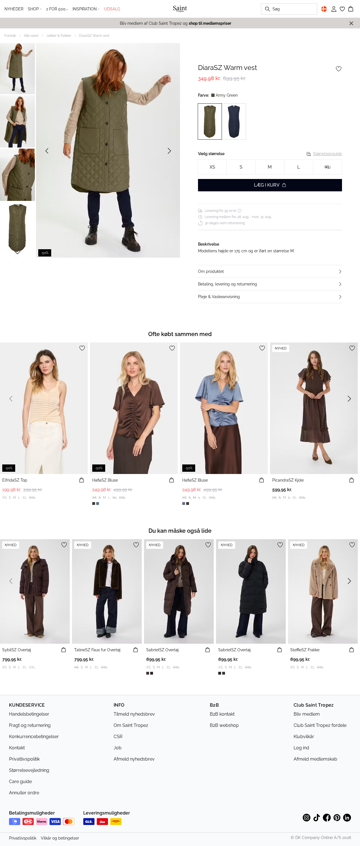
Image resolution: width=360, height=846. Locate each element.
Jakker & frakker (58, 36)
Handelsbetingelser (29, 714)
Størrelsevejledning (29, 770)
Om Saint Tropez (131, 725)
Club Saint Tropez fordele (320, 725)
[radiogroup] (270, 167)
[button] (270, 271)
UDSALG (112, 9)
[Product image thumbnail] (17, 68)
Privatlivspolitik (24, 759)
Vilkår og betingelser (60, 838)
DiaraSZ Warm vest (94, 36)
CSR (118, 736)
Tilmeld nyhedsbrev (134, 714)
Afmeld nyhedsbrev (134, 759)
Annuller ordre (24, 792)
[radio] (212, 167)
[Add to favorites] (338, 68)
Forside (10, 36)
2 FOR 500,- (57, 9)
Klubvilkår (304, 736)
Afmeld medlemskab (315, 759)
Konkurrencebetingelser (34, 736)
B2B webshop (224, 725)
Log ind (301, 747)
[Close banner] (351, 23)
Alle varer (31, 36)
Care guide (20, 781)
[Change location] (324, 8)
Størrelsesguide (327, 153)
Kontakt (17, 747)
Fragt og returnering (30, 725)
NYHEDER (13, 9)
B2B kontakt (222, 714)
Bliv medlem (307, 714)
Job (118, 747)
